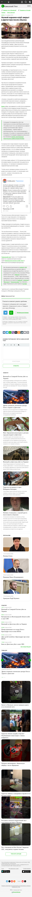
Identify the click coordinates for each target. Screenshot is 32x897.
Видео (3, 106)
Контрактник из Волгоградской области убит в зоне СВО (15, 618)
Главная (3, 12)
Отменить (16, 365)
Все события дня (26, 646)
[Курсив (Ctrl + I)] (7, 344)
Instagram (26, 280)
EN (5, 1)
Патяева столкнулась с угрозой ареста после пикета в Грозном (15, 514)
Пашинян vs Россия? (25, 10)
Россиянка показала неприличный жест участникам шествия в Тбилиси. (14, 821)
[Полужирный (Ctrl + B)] (4, 344)
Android (22, 267)
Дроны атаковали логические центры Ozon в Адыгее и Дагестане (15, 406)
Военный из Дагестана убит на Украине (15, 462)
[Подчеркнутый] (11, 344)
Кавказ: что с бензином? (9, 10)
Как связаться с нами (13, 868)
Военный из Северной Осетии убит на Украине (15, 377)
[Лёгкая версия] (8, 2)
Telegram (17, 274)
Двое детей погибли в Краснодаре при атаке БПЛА (15, 638)
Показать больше (16, 853)
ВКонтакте (7, 282)
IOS (26, 267)
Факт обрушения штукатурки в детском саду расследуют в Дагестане (15, 434)
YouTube (24, 283)
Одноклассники (15, 282)
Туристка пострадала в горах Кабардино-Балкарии (12, 488)
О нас (2, 868)
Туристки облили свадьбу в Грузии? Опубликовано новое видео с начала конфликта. (13, 736)
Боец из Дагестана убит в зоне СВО (12, 644)
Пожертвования (27, 868)
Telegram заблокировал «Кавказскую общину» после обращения (13, 764)
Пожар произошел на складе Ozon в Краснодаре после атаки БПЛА (12, 630)
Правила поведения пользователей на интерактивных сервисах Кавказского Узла (16, 886)
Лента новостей (11, 12)
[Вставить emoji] (18, 344)
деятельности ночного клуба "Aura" (14, 260)
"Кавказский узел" (6, 257)
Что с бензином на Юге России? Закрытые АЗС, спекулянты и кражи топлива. (15, 848)
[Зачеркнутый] (14, 344)
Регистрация (16, 361)
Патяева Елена (7, 556)
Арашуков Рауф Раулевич (11, 598)
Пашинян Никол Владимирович (13, 577)
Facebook (19, 280)
